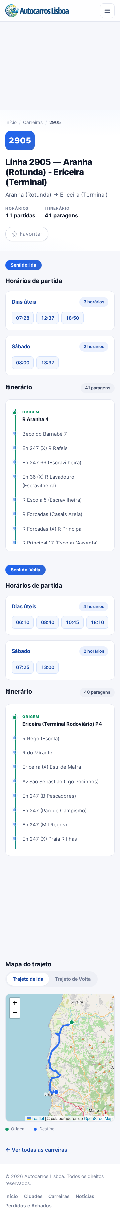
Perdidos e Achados (28, 1205)
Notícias (85, 1196)
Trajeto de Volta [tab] (73, 979)
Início (11, 122)
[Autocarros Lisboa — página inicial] (37, 10)
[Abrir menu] (107, 10)
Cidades (33, 1196)
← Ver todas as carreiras (36, 1149)
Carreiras (33, 122)
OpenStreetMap (98, 1118)
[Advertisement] (60, 68)
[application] (60, 1057)
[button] (15, 1003)
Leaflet (37, 1118)
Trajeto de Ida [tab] (28, 979)
